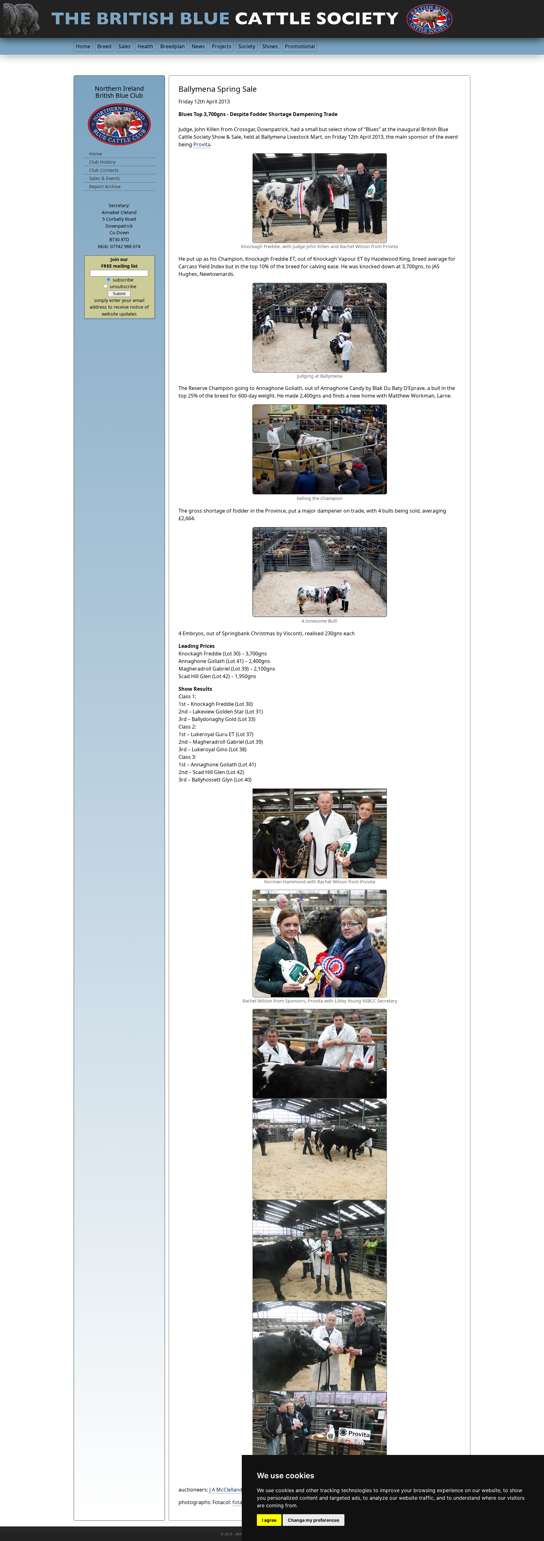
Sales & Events (104, 178)
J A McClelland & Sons (234, 1489)
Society (246, 46)
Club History (102, 162)
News (198, 46)
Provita (201, 144)
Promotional (300, 46)
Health (145, 46)
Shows (270, 46)
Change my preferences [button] (313, 1520)
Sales (124, 46)
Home (83, 46)
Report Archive (105, 186)
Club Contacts (104, 170)
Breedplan (172, 46)
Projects (221, 46)
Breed (104, 46)
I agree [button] (269, 1520)
